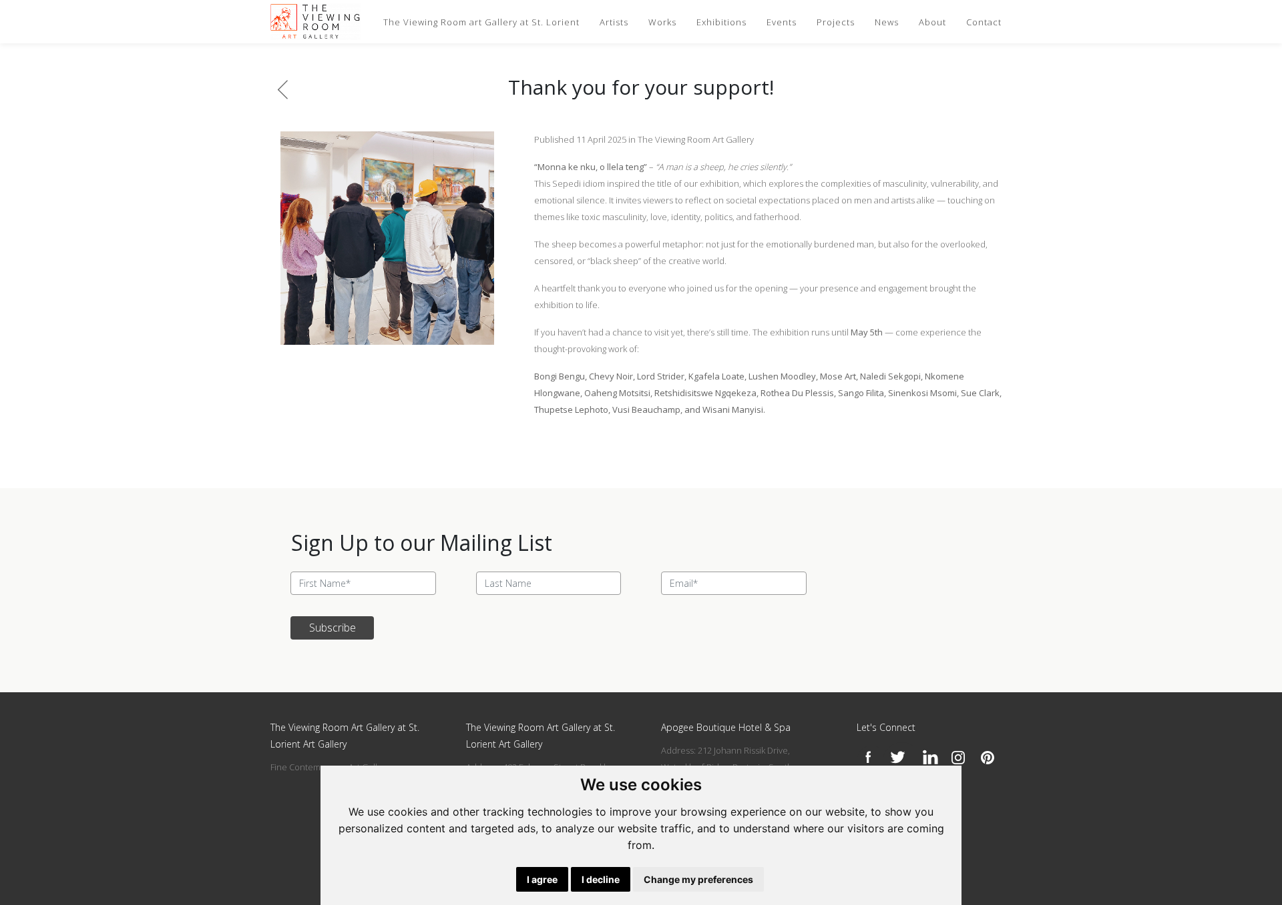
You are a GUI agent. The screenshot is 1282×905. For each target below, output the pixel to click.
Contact (984, 22)
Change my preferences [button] (698, 879)
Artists (614, 22)
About (932, 22)
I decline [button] (601, 879)
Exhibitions (721, 22)
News (887, 22)
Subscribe (332, 627)
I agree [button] (542, 879)
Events (782, 22)
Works (662, 22)
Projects (836, 22)
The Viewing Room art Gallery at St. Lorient (481, 22)
